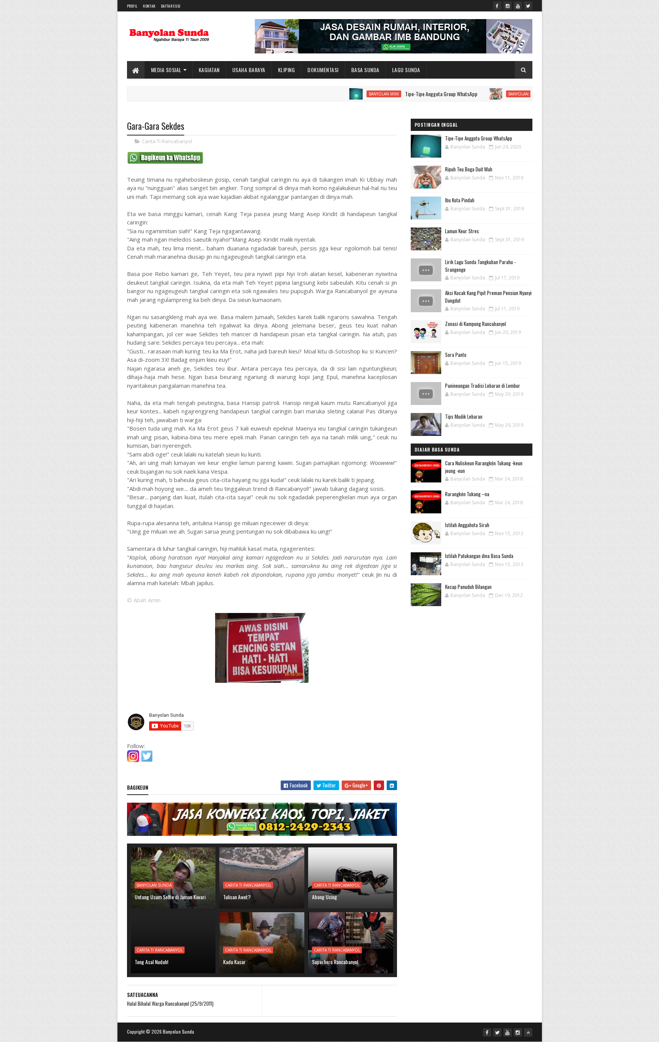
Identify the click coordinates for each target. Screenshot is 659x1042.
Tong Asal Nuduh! (151, 962)
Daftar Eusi (170, 6)
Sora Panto (455, 354)
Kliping (286, 70)
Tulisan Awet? (237, 897)
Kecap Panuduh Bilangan (468, 586)
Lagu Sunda (406, 70)
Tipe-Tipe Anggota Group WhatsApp (414, 94)
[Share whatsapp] (165, 162)
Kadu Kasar (234, 962)
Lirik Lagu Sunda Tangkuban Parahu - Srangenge (480, 265)
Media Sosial (166, 70)
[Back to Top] (528, 1032)
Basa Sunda (365, 70)
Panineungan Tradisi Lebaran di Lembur (482, 385)
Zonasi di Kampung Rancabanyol (475, 323)
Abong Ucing (324, 897)
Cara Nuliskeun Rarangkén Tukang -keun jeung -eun (483, 466)
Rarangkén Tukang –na (467, 494)
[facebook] (497, 6)
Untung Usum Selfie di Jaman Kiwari (170, 897)
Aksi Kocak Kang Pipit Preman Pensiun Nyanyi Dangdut (488, 296)
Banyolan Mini (357, 94)
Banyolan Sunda (499, 94)
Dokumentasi (323, 70)
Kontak (149, 6)
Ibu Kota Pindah (459, 200)
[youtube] (518, 6)
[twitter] (528, 6)
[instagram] (507, 6)
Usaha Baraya (248, 70)
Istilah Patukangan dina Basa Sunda (479, 556)
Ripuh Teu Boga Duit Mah (468, 169)
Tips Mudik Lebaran (463, 416)
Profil (132, 6)
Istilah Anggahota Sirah (467, 525)
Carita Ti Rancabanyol (167, 141)
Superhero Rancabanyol (335, 962)
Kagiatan (209, 70)
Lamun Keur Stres (462, 231)
